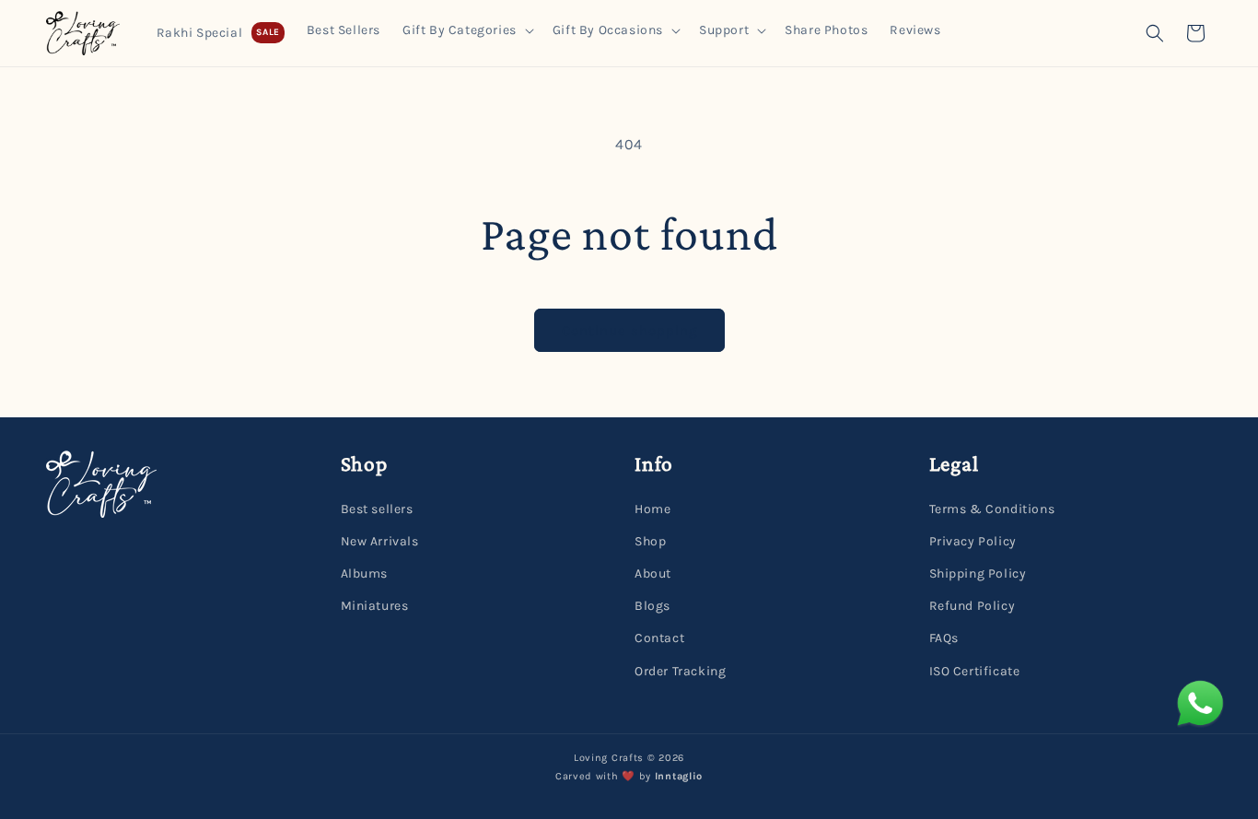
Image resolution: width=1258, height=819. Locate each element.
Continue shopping (629, 330)
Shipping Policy (978, 573)
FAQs (944, 638)
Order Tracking (680, 670)
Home (652, 509)
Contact (659, 638)
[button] (466, 30)
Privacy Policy (973, 541)
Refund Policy (972, 606)
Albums (365, 573)
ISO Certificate (974, 670)
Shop (650, 541)
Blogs (652, 606)
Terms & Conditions (992, 509)
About (653, 573)
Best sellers (377, 509)
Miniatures (375, 606)
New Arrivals (380, 541)
